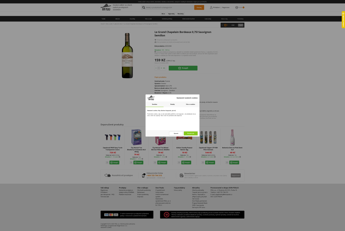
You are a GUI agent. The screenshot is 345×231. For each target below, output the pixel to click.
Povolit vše (190, 133)
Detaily (172, 104)
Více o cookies (190, 104)
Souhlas (154, 104)
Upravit (176, 133)
